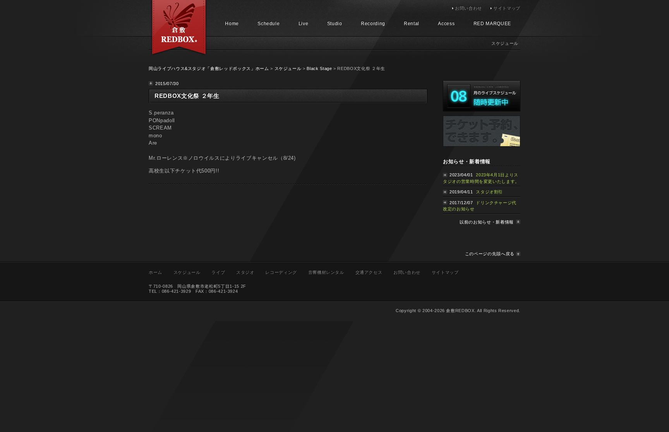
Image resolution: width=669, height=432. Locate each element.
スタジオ (245, 272)
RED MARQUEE (492, 23)
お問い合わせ (468, 8)
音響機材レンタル (326, 272)
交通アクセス (369, 272)
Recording (373, 23)
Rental (411, 23)
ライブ (218, 272)
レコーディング (281, 272)
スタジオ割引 (489, 192)
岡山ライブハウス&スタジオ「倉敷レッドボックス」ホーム (209, 68)
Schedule (268, 23)
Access (446, 23)
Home (232, 23)
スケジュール (288, 68)
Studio (334, 23)
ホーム (155, 272)
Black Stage (319, 68)
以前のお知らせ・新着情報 (487, 222)
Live (303, 23)
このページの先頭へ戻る (490, 253)
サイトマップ (506, 8)
